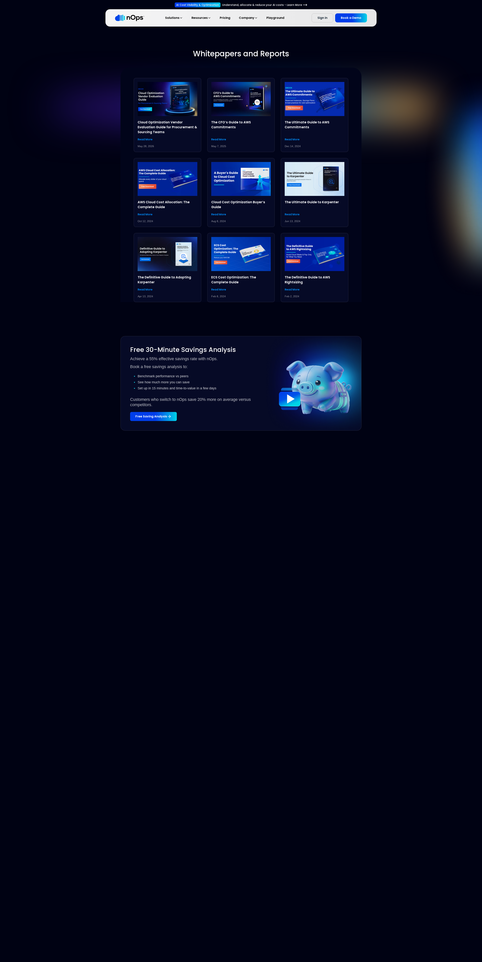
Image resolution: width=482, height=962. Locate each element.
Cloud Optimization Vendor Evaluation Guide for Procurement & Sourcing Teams (167, 127)
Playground (275, 18)
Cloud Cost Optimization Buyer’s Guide (238, 204)
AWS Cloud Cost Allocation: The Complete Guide (164, 204)
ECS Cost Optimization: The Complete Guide (233, 279)
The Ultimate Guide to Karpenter (312, 202)
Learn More (294, 5)
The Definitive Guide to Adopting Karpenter (164, 279)
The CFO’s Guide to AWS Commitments (231, 124)
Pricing (225, 18)
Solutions (172, 18)
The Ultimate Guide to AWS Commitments (307, 124)
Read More (145, 139)
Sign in (322, 18)
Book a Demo (351, 18)
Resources (199, 18)
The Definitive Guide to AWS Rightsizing (307, 279)
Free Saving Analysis (151, 416)
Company (246, 18)
